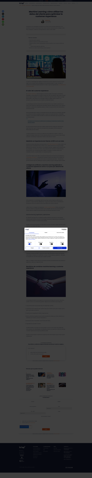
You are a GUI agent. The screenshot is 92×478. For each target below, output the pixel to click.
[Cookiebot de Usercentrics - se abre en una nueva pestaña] (62, 229)
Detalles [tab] (46, 232)
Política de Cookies (31, 239)
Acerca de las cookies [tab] (60, 232)
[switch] (40, 244)
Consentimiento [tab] (31, 232)
